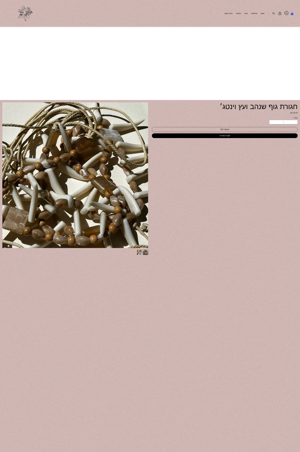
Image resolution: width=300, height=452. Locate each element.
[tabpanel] (286, 13)
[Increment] (271, 122)
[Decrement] (295, 122)
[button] (292, 13)
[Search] (273, 13)
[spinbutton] (283, 122)
